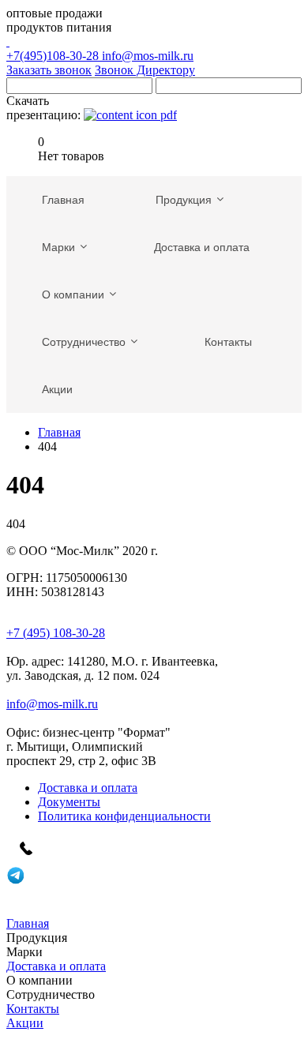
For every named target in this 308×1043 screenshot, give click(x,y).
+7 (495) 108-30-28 (55, 633)
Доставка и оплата (87, 787)
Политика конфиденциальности (124, 816)
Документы (69, 802)
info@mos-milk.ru (147, 55)
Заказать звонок (49, 70)
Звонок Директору (145, 70)
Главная (59, 432)
